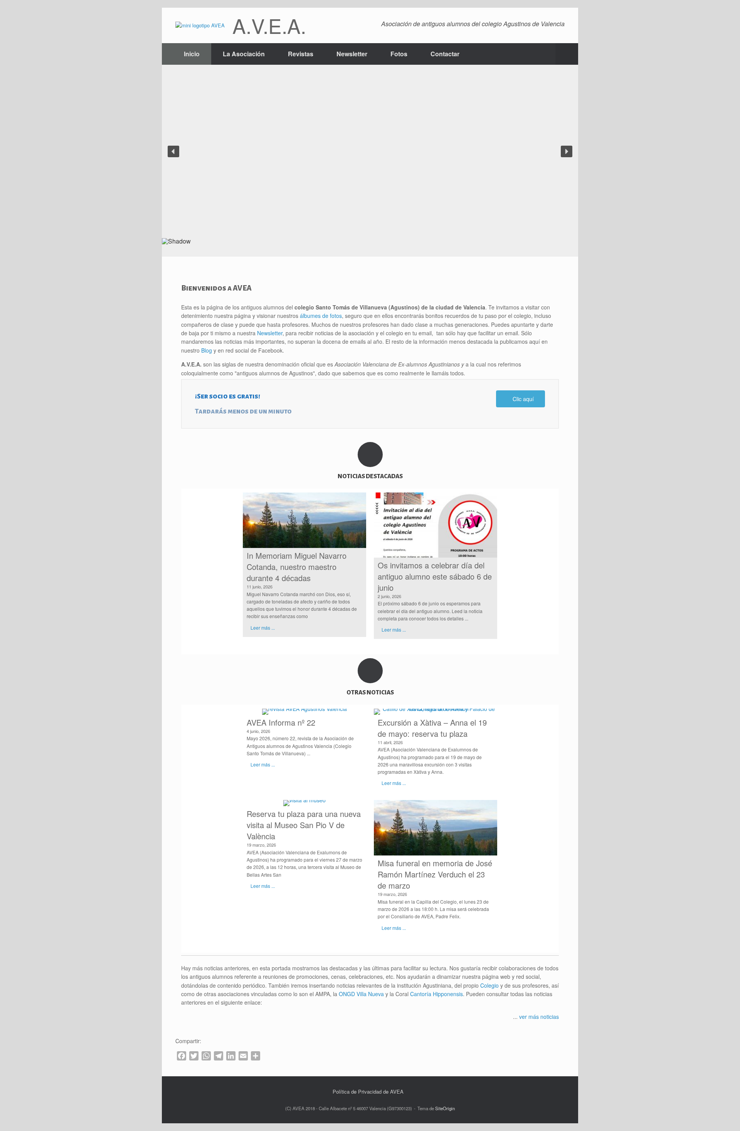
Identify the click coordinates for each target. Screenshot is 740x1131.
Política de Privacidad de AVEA (368, 1091)
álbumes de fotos (321, 315)
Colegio (489, 985)
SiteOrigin (445, 1108)
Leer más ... (263, 627)
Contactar (445, 53)
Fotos (398, 53)
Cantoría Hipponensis (436, 994)
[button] (566, 54)
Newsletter (351, 53)
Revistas (300, 53)
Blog (206, 350)
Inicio (192, 53)
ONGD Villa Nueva (361, 994)
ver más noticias (539, 1016)
